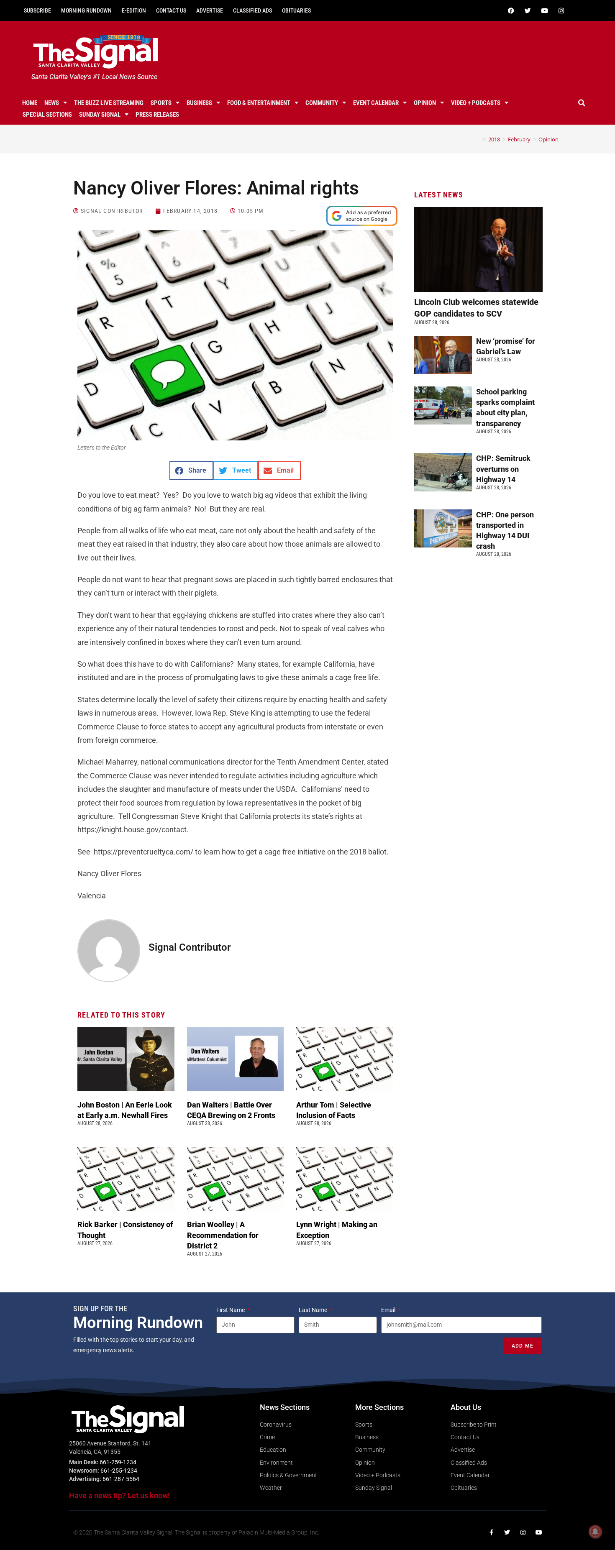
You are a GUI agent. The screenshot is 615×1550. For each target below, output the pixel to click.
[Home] (478, 139)
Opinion (425, 103)
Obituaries (296, 10)
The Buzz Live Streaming (109, 103)
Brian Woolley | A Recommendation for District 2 (223, 1235)
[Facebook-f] (491, 1532)
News (51, 103)
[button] (582, 103)
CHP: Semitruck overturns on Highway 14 (503, 468)
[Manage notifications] (595, 1531)
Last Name (313, 1310)
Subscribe (37, 10)
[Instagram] (561, 10)
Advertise (209, 10)
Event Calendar (376, 103)
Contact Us (171, 10)
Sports (161, 103)
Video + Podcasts (475, 103)
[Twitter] (527, 10)
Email (389, 1310)
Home (29, 103)
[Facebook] (511, 10)
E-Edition (134, 10)
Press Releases (157, 114)
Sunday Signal (99, 114)
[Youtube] (544, 10)
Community (321, 103)
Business (199, 103)
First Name (231, 1310)
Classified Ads (252, 10)
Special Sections (47, 114)
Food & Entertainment (258, 103)
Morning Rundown (86, 10)
